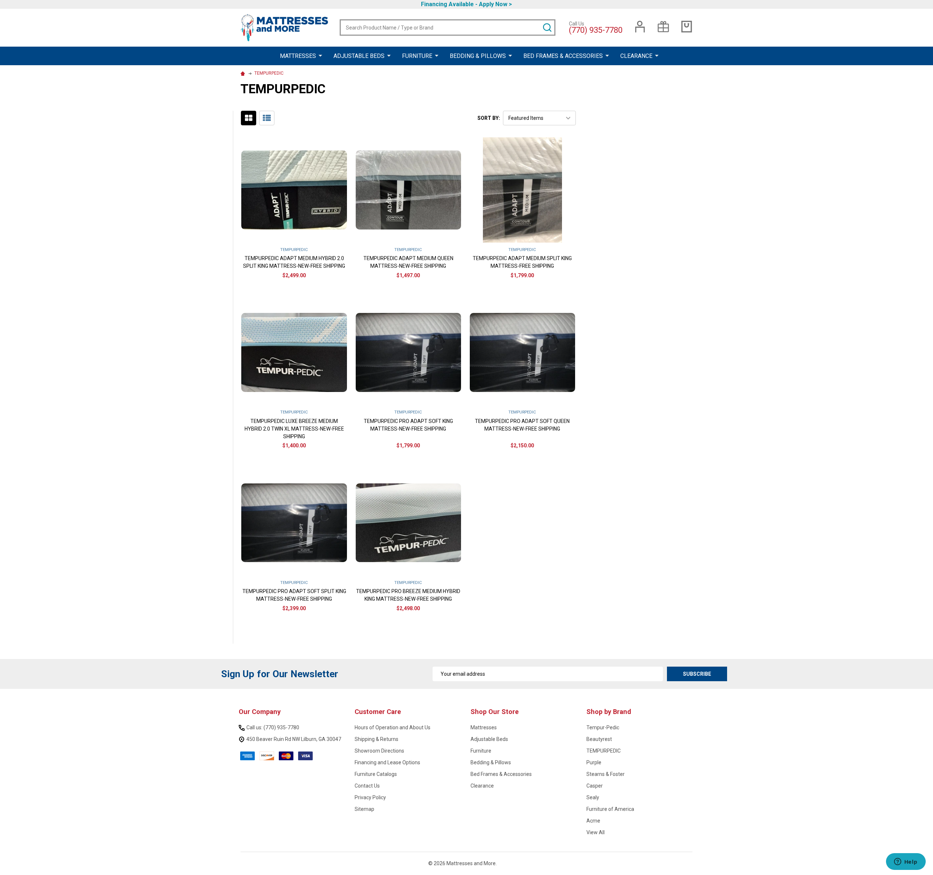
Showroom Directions (379, 751)
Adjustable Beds (358, 55)
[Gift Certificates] (663, 26)
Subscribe (697, 674)
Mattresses (298, 55)
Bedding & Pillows (478, 55)
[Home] (244, 73)
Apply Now (493, 4)
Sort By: (488, 118)
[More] (320, 55)
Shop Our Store (495, 711)
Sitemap (364, 809)
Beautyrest (599, 739)
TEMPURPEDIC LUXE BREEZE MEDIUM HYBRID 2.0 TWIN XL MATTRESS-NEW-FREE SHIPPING (294, 428)
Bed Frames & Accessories (563, 55)
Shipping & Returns (376, 739)
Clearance (636, 55)
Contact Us (367, 786)
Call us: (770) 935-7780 (272, 727)
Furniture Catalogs (376, 774)
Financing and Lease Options (387, 762)
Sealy (592, 797)
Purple (593, 762)
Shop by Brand (608, 711)
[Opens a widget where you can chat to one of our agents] (906, 862)
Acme (593, 821)
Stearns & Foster (605, 774)
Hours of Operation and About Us (392, 727)
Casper (594, 786)
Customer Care (378, 711)
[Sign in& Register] (640, 26)
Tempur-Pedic (602, 727)
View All (595, 832)
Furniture (417, 55)
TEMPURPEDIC (603, 751)
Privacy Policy (370, 797)
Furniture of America (610, 809)
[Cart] (686, 26)
